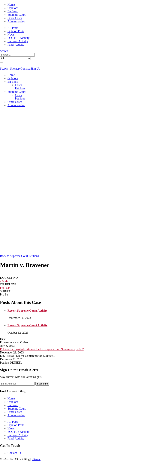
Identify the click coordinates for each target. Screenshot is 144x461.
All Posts (13, 27)
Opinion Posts (16, 31)
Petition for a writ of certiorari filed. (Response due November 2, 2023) (42, 349)
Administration (16, 21)
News (11, 34)
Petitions (20, 88)
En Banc (13, 11)
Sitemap (15, 68)
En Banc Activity (18, 41)
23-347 (4, 281)
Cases (18, 85)
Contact (25, 68)
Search (4, 51)
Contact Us (14, 452)
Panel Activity (16, 44)
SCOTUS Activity (18, 37)
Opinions (13, 8)
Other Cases (15, 18)
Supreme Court (17, 14)
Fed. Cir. (5, 287)
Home (11, 4)
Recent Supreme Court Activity (27, 310)
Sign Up (35, 68)
